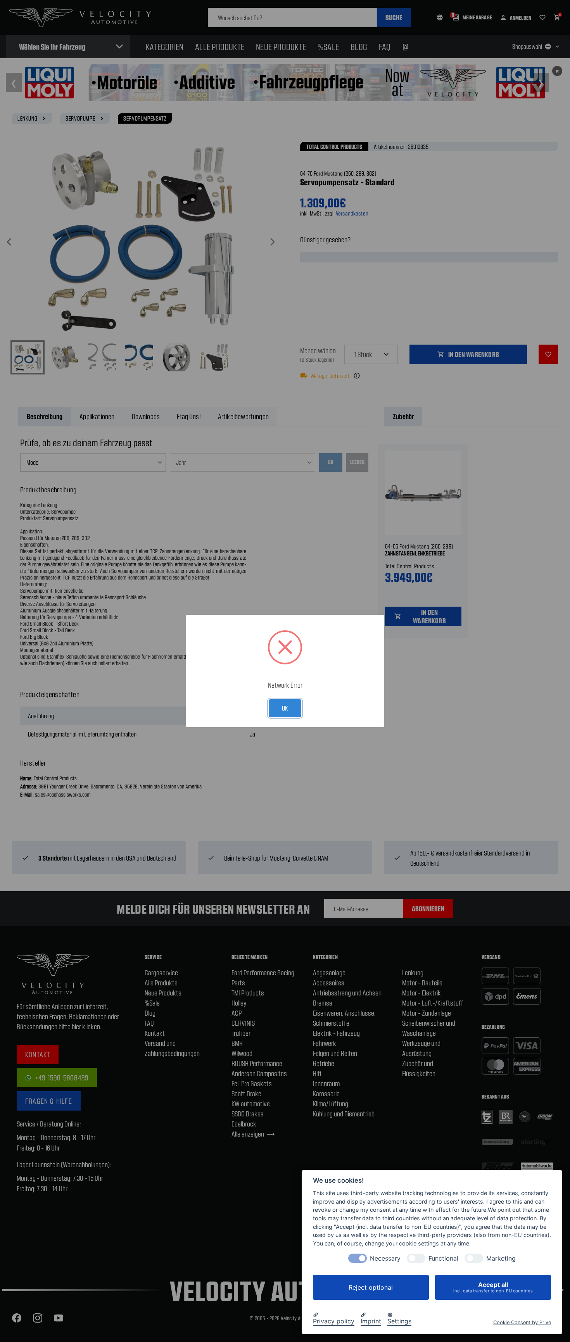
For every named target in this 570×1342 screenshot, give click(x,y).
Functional (443, 1258)
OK (285, 708)
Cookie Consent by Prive (522, 1322)
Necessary (385, 1258)
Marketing (501, 1258)
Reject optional (371, 1287)
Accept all (493, 1287)
